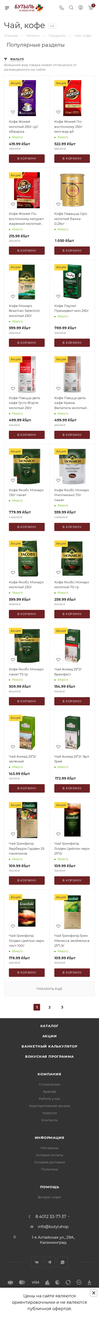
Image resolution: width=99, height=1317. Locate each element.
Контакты (49, 1120)
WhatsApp (62, 1262)
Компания (49, 1074)
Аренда (49, 1091)
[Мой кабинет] (80, 8)
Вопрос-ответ (49, 1197)
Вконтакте (36, 1262)
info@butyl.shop (53, 1226)
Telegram (49, 1262)
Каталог (49, 1026)
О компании (49, 1084)
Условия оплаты (49, 1155)
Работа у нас (49, 1099)
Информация (49, 1138)
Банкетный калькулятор (49, 1046)
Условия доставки (49, 1162)
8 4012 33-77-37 (51, 1217)
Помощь (49, 1187)
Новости (49, 1113)
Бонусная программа (49, 1056)
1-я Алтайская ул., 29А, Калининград (53, 1240)
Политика (49, 1169)
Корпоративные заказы (49, 1106)
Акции (49, 1036)
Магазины (49, 1148)
